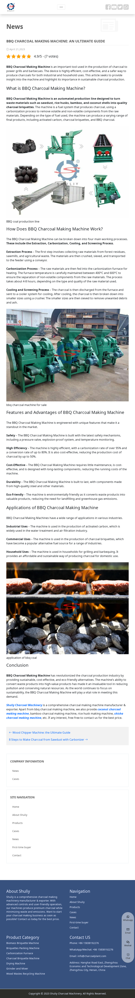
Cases (15, 779)
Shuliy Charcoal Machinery (24, 705)
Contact (16, 855)
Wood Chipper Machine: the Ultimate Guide (41, 732)
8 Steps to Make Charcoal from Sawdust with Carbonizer (47, 740)
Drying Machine (15, 963)
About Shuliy (19, 814)
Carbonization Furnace (19, 953)
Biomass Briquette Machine (22, 943)
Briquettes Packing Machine (22, 948)
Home (15, 806)
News (15, 770)
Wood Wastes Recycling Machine (25, 973)
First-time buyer (21, 847)
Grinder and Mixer (17, 968)
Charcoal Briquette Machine (22, 958)
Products (17, 823)
